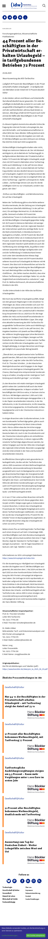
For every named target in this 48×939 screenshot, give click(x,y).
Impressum (29, 890)
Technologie (7, 887)
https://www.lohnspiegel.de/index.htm (18, 558)
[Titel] (4, 17)
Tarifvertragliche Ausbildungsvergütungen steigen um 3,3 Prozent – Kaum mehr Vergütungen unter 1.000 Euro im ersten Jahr (24, 774)
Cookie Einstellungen (32, 899)
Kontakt (28, 896)
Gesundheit (6, 893)
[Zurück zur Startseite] (24, 5)
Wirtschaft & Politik (9, 899)
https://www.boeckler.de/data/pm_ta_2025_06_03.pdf (25, 669)
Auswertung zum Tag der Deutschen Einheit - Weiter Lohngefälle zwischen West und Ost (23, 846)
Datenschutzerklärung (32, 893)
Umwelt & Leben (8, 896)
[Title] (15, 17)
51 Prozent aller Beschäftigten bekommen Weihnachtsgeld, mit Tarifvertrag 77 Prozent (24, 737)
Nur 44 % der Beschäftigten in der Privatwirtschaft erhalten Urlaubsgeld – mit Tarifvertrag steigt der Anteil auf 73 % (25, 701)
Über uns (28, 887)
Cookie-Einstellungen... (10, 935)
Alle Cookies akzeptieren (36, 935)
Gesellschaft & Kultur (10, 890)
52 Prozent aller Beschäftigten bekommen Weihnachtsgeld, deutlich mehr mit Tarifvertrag (22, 811)
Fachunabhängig (8, 902)
